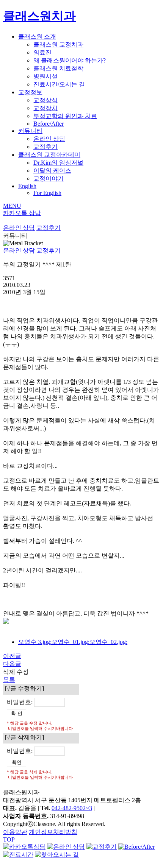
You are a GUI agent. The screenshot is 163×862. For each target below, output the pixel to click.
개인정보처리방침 (53, 832)
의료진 (42, 52)
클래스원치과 (39, 16)
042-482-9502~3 (72, 808)
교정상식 (45, 100)
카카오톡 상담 (22, 213)
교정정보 (30, 92)
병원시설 (45, 76)
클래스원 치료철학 (58, 68)
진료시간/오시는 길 (59, 84)
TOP (9, 839)
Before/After (48, 123)
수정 (23, 672)
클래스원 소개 (37, 36)
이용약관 (15, 832)
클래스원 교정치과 (58, 44)
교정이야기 (48, 178)
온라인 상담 (49, 139)
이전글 (12, 656)
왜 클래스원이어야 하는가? (69, 60)
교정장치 (45, 108)
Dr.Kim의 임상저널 (58, 162)
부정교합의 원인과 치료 (65, 116)
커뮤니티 (30, 131)
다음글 (12, 664)
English (27, 186)
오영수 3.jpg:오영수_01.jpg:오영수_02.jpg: (72, 642)
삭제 (9, 672)
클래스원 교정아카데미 (49, 154)
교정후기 (45, 146)
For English (47, 193)
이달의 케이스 (52, 170)
